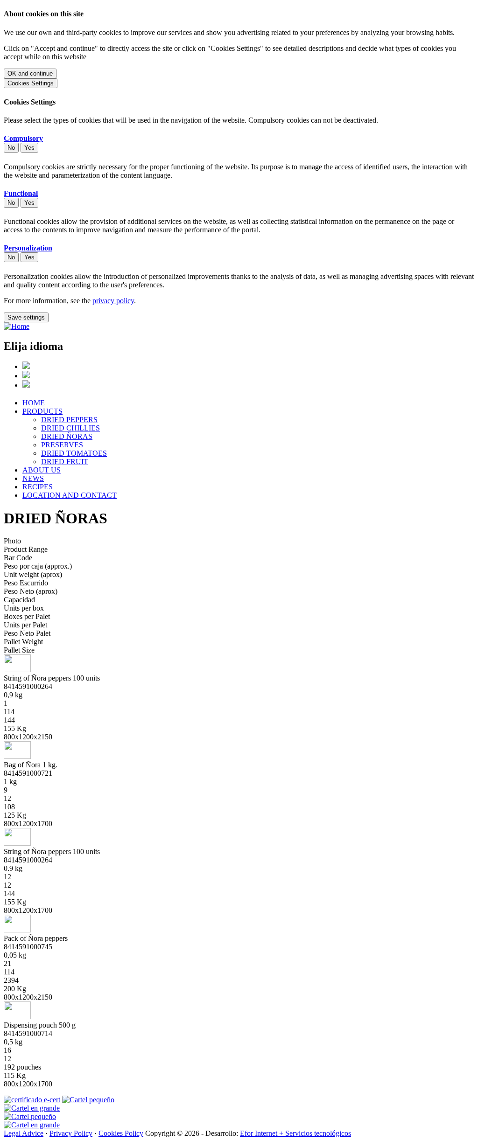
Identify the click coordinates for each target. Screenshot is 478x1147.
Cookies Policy (120, 1133)
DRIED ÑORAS (66, 436)
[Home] (16, 326)
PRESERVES (62, 445)
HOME (33, 403)
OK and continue (30, 73)
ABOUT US (41, 470)
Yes (29, 147)
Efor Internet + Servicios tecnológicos (295, 1133)
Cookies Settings (30, 83)
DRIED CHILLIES (70, 428)
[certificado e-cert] (32, 1100)
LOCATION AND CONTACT (69, 495)
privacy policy (113, 301)
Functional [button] (21, 193)
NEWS (33, 478)
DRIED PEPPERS (69, 420)
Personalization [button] (28, 248)
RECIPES (37, 487)
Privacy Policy (70, 1133)
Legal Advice (23, 1133)
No (11, 147)
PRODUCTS (42, 411)
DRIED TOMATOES (74, 453)
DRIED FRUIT (64, 462)
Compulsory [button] (23, 138)
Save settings (26, 317)
